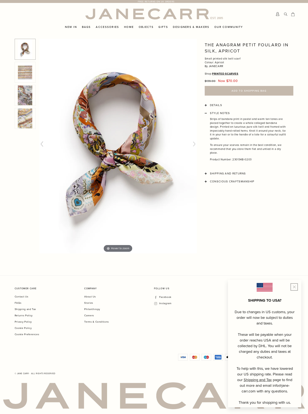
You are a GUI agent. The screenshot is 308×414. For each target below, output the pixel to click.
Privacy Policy (23, 321)
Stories (88, 303)
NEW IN (71, 27)
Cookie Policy (23, 328)
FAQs (18, 303)
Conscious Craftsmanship (232, 181)
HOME (129, 27)
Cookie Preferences (27, 334)
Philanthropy (92, 309)
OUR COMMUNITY (228, 27)
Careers (89, 315)
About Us (90, 296)
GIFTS (163, 27)
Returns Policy (24, 315)
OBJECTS (146, 27)
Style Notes (220, 113)
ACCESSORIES (107, 27)
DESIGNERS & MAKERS (191, 27)
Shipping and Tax (25, 309)
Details (216, 105)
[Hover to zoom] (118, 146)
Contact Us (21, 296)
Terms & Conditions (96, 321)
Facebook (165, 297)
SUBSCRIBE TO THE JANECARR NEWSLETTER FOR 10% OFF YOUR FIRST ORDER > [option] (156, 1)
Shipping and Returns (228, 173)
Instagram (165, 303)
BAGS (86, 27)
